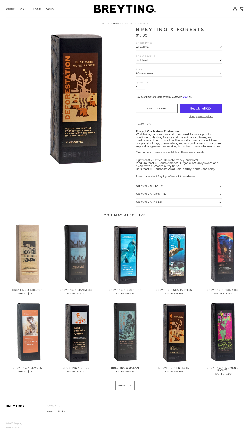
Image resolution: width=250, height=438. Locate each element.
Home (105, 23)
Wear (24, 8)
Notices (62, 411)
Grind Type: (144, 43)
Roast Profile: (146, 56)
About (51, 8)
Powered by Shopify (13, 427)
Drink (10, 8)
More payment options (201, 116)
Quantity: (142, 83)
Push (37, 8)
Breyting (18, 423)
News (50, 411)
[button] (241, 9)
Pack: (139, 69)
